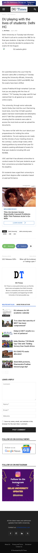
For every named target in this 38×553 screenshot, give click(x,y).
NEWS (4, 326)
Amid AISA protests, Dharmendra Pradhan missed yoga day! (22, 364)
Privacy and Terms (17, 544)
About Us (7, 544)
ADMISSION (6, 336)
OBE (10, 234)
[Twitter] (27, 533)
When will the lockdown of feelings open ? (28, 260)
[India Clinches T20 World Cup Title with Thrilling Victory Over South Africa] (7, 343)
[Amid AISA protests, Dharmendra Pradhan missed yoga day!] (7, 364)
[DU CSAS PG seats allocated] (7, 354)
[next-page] (6, 372)
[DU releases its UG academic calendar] (7, 313)
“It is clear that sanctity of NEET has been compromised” (24, 323)
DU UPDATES (12, 14)
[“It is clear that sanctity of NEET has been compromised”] (7, 323)
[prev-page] (3, 372)
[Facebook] (10, 533)
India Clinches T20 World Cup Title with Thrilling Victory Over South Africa (24, 343)
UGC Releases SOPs (9, 259)
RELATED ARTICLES (8, 304)
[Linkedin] (22, 533)
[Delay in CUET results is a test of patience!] (7, 333)
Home (4, 14)
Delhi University (12, 231)
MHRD (5, 234)
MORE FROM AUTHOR (23, 304)
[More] (31, 246)
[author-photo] (19, 280)
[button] (3, 9)
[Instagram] (16, 533)
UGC (15, 234)
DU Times (6, 30)
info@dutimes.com (23, 527)
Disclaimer (28, 544)
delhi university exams (25, 231)
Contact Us (19, 547)
